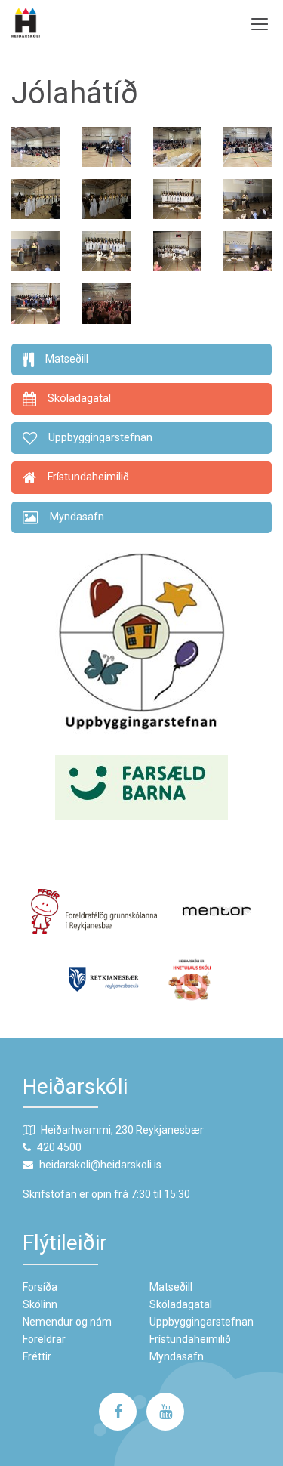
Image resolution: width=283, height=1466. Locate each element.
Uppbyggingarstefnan (201, 1322)
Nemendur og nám (67, 1322)
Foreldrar (44, 1339)
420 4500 (59, 1147)
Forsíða (40, 1287)
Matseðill (170, 1287)
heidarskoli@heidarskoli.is (100, 1165)
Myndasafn (176, 1356)
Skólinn (40, 1304)
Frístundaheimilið (190, 1339)
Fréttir (37, 1356)
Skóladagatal (180, 1304)
